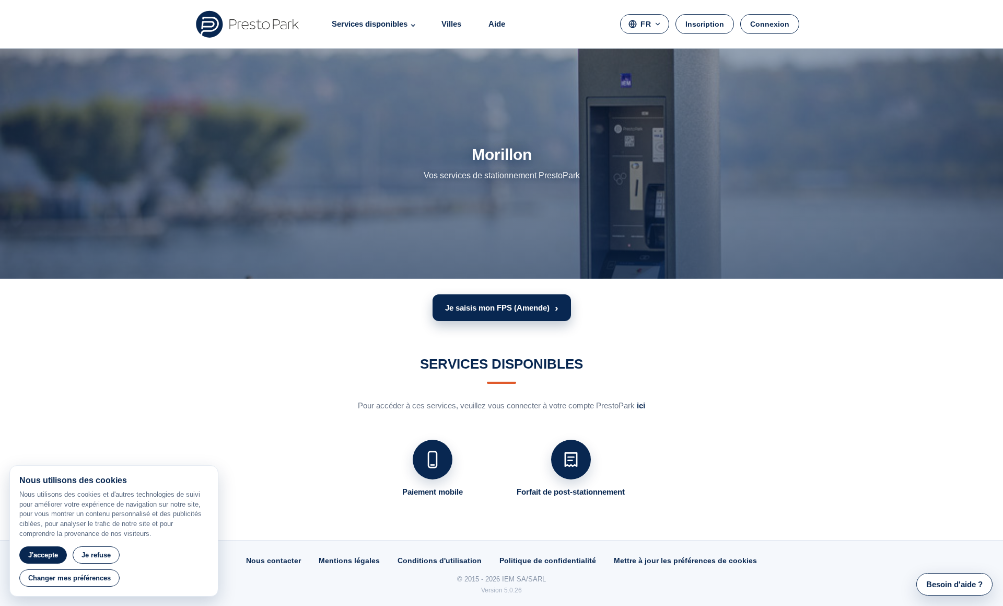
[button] (502, 307)
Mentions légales (349, 560)
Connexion (769, 24)
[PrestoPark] (247, 24)
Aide (496, 23)
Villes (451, 23)
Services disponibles (369, 23)
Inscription (704, 24)
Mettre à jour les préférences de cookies (685, 560)
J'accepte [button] (43, 555)
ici (641, 405)
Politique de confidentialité (547, 560)
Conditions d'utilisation (440, 560)
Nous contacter (273, 560)
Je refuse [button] (96, 555)
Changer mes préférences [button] (69, 578)
